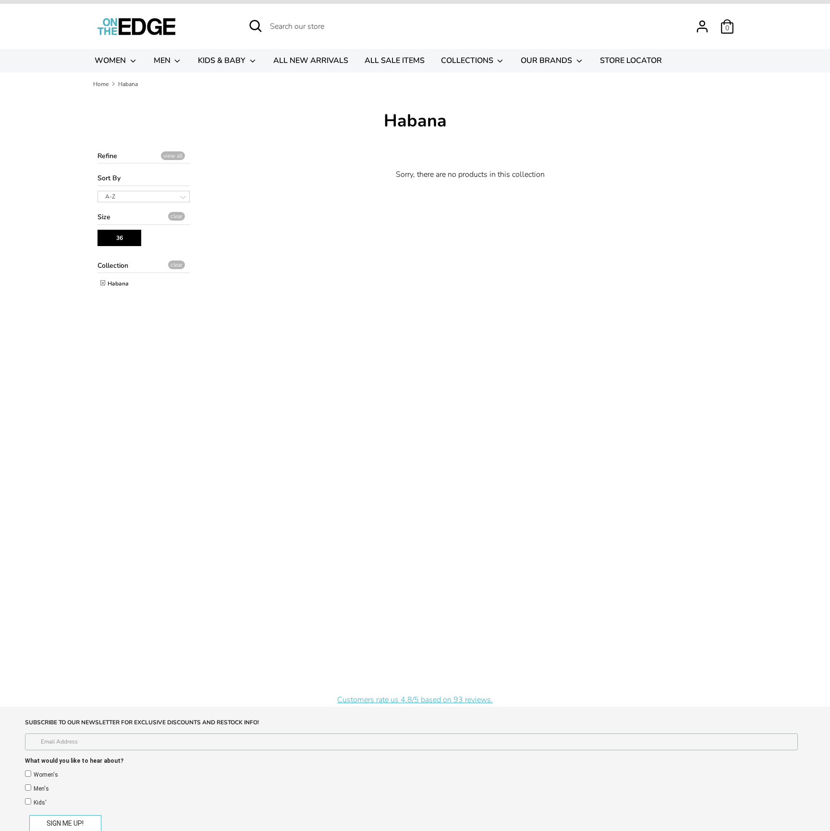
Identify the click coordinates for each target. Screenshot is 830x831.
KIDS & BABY (222, 60)
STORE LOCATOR (631, 60)
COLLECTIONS (468, 60)
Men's (41, 788)
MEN (163, 60)
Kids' (40, 802)
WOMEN (111, 60)
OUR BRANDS (547, 60)
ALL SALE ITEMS (395, 60)
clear (177, 216)
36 (119, 238)
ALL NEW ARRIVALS (310, 60)
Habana (117, 283)
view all (173, 156)
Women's (46, 774)
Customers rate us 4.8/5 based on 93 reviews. (415, 700)
